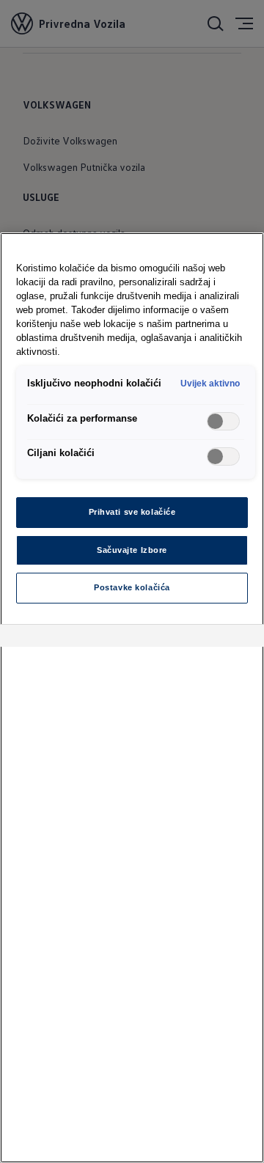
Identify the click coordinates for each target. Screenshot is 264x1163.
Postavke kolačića (132, 587)
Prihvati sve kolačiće (132, 511)
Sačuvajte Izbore (132, 550)
